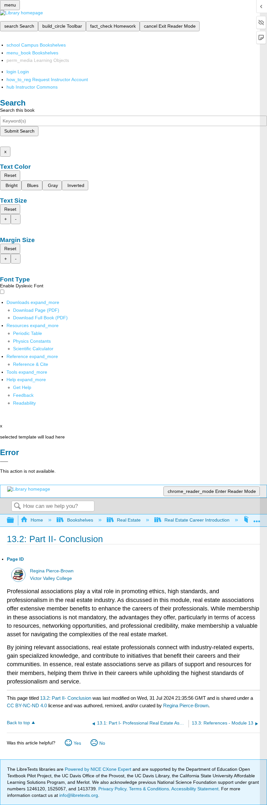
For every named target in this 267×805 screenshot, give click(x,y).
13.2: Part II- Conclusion (65, 698)
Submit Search (19, 131)
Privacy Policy (112, 788)
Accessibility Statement (194, 788)
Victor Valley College (51, 578)
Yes (77, 743)
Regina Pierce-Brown (52, 570)
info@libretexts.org (78, 795)
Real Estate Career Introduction (197, 520)
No (102, 743)
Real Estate (129, 520)
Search (17, 506)
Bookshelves (80, 520)
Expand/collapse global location (256, 518)
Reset (10, 175)
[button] (23, 395)
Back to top (18, 722)
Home (36, 520)
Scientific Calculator (33, 348)
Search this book (17, 110)
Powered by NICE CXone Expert (99, 769)
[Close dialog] (4, 461)
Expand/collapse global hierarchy (14, 520)
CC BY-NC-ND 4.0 (27, 705)
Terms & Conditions (149, 788)
